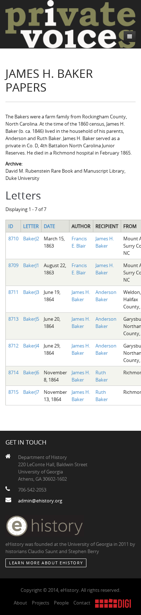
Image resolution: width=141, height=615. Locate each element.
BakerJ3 (31, 292)
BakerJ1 (31, 265)
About (20, 602)
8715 (13, 392)
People (61, 602)
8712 (13, 345)
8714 (13, 372)
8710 (13, 238)
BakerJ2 (31, 238)
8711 (13, 292)
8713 (13, 319)
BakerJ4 (31, 345)
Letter (31, 226)
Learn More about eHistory (46, 562)
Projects (40, 602)
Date (49, 226)
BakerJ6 (31, 372)
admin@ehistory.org (40, 500)
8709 (13, 265)
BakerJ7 (31, 392)
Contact (81, 602)
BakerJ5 (31, 319)
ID (10, 226)
